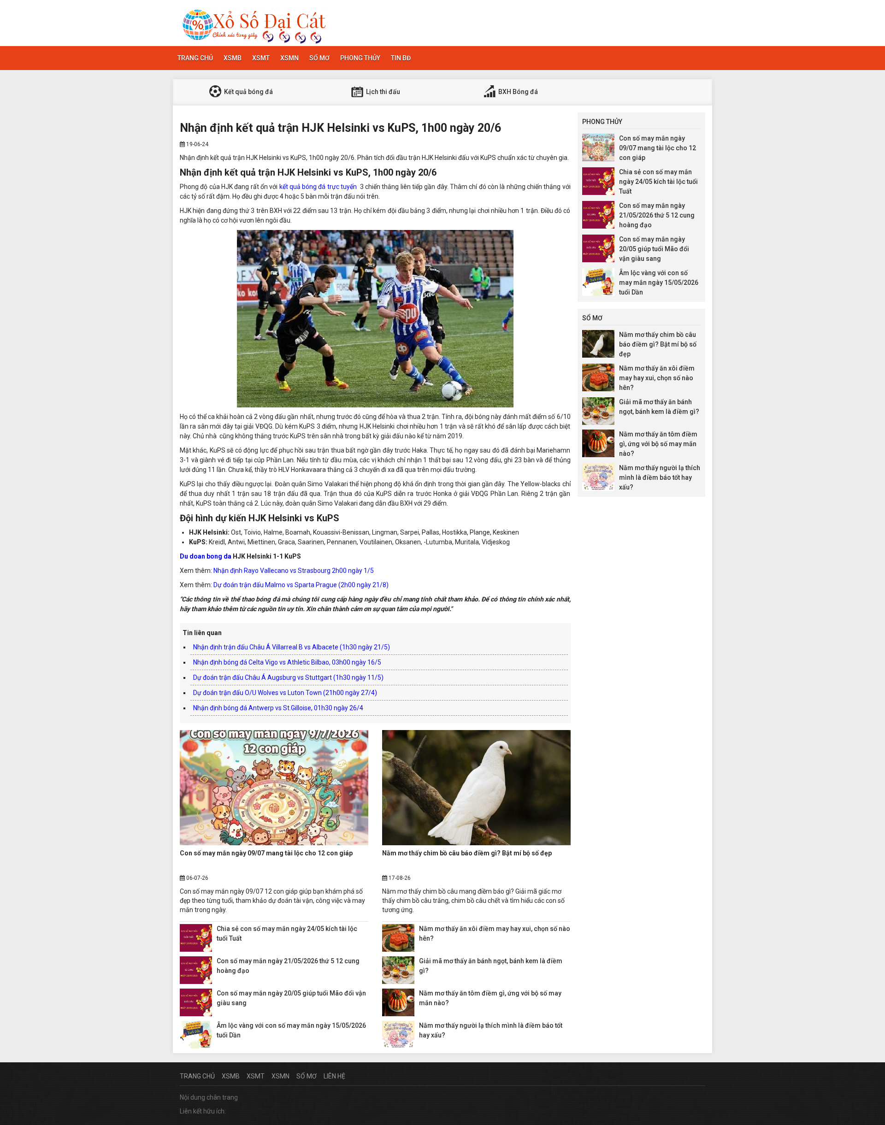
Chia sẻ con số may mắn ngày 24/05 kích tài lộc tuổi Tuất (658, 181)
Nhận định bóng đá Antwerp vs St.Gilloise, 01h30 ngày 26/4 (278, 708)
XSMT (261, 58)
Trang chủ (195, 58)
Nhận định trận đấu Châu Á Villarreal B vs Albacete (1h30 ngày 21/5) (291, 647)
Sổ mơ (319, 58)
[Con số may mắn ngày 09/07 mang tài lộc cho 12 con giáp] (274, 787)
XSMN (289, 58)
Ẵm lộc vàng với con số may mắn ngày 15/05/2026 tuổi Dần (658, 282)
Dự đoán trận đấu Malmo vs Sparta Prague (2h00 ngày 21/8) (301, 585)
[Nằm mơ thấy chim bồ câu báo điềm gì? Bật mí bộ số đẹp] (476, 787)
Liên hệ (334, 1076)
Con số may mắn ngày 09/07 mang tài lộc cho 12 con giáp (266, 853)
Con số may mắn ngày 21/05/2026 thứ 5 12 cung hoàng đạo (657, 215)
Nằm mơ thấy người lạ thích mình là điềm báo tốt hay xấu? (659, 477)
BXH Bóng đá (517, 91)
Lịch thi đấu (382, 91)
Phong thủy (360, 58)
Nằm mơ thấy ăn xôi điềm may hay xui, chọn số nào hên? (657, 378)
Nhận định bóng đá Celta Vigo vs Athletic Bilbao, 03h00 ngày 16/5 (287, 662)
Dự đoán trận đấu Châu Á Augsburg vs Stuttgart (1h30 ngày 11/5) (288, 677)
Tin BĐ (401, 58)
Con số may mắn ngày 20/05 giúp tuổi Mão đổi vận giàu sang (654, 249)
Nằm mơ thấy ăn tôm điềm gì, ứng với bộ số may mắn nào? (658, 443)
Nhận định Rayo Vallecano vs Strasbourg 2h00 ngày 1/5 (293, 570)
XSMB (233, 58)
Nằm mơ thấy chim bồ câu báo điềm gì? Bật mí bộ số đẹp (467, 853)
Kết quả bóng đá (248, 91)
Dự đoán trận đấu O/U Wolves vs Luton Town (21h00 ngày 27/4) (285, 692)
